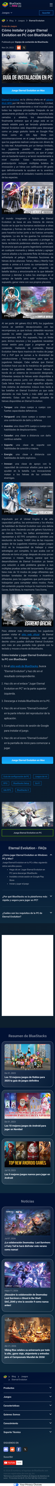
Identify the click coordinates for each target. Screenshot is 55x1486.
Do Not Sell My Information (36, 1478)
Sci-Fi (37, 783)
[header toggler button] (51, 4)
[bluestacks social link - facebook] (18, 1449)
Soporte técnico (12, 1432)
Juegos (21, 20)
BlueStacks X (23, 790)
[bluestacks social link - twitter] (25, 1449)
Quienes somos (12, 1414)
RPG (5, 783)
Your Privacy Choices (31, 1484)
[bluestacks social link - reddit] (12, 1449)
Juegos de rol (41, 776)
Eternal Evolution (36, 20)
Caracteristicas (11, 1405)
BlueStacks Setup (21, 783)
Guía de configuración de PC (16, 776)
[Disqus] (27, 975)
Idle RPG (7, 790)
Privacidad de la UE (16, 1478)
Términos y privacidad (12, 1476)
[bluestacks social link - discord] (6, 1449)
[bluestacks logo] (11, 5)
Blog (11, 20)
